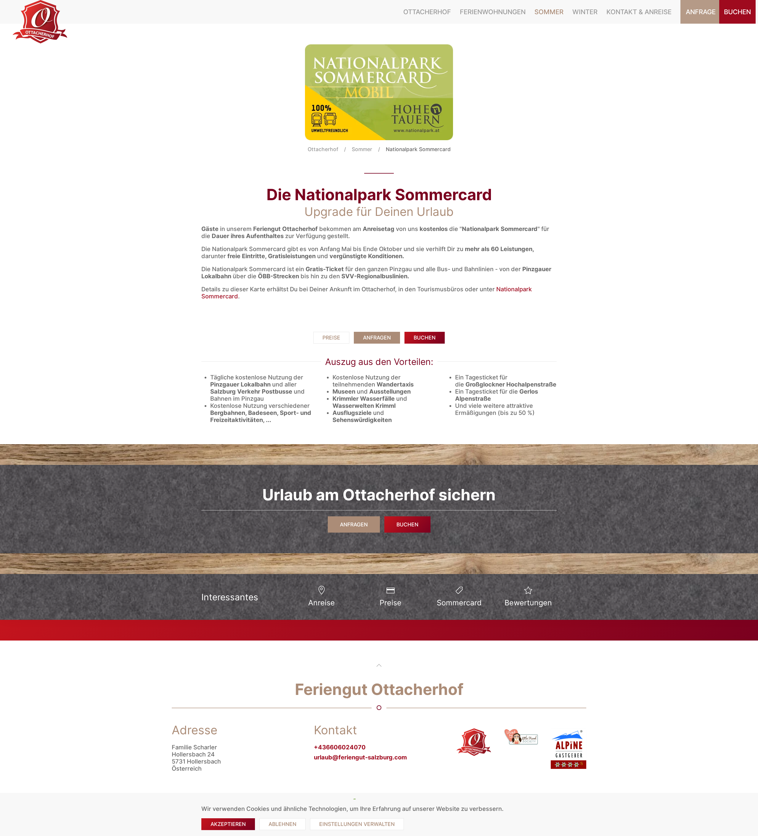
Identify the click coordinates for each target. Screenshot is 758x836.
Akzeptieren (228, 824)
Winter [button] (585, 12)
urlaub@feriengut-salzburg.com (360, 757)
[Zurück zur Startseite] (41, 22)
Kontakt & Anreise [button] (639, 12)
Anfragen (377, 337)
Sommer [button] (548, 12)
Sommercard (459, 602)
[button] (379, 665)
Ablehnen (282, 824)
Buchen (737, 12)
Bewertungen (528, 602)
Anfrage (701, 12)
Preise (331, 337)
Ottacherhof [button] (427, 12)
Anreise (321, 602)
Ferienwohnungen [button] (493, 12)
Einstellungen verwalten (357, 824)
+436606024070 (340, 747)
